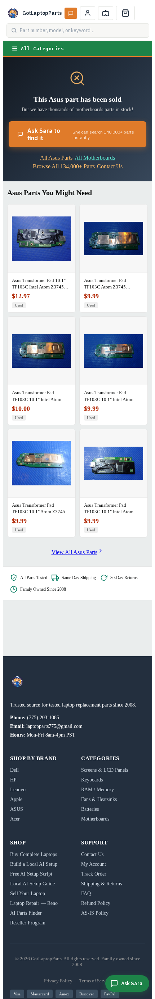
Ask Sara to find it (80, 134)
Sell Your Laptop (27, 893)
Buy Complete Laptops (33, 854)
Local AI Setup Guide (32, 883)
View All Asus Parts (74, 552)
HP (13, 780)
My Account (93, 864)
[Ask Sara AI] (71, 13)
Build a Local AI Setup (33, 864)
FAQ (86, 893)
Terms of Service (95, 980)
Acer (15, 819)
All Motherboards (95, 158)
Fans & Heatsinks (99, 799)
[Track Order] (105, 13)
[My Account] (87, 13)
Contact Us (110, 166)
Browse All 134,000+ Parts (64, 166)
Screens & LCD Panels (104, 770)
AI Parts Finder (26, 913)
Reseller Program (27, 923)
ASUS (16, 809)
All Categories (42, 48)
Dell (14, 770)
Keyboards (92, 780)
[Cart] (125, 13)
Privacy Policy (58, 980)
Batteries (90, 809)
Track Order (93, 874)
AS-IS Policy (94, 913)
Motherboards (95, 819)
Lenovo (18, 789)
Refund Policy (95, 903)
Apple (16, 799)
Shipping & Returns (101, 883)
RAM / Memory (97, 789)
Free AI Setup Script (31, 874)
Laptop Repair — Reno (34, 903)
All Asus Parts (56, 158)
